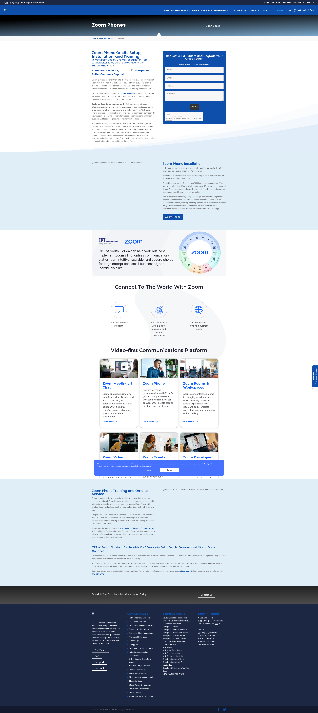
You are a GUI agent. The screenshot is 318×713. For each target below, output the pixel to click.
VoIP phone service (126, 93)
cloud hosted (186, 571)
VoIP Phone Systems (179, 10)
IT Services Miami (170, 644)
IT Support (133, 645)
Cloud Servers (135, 693)
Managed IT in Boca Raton (174, 635)
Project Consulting (137, 670)
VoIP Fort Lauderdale (171, 653)
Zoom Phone (172, 216)
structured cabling (128, 528)
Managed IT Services (201, 10)
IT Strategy (134, 641)
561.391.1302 (203, 638)
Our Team (275, 2)
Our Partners (279, 10)
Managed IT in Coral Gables (174, 638)
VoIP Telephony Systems (139, 618)
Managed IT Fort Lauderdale (175, 630)
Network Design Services (139, 666)
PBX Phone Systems (137, 622)
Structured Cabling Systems (141, 648)
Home (166, 10)
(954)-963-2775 (304, 10)
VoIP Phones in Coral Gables (174, 656)
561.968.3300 (203, 641)
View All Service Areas (173, 674)
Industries (265, 10)
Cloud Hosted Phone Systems (141, 625)
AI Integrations (220, 10)
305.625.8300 (203, 635)
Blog (266, 2)
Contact (99, 668)
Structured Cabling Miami (173, 659)
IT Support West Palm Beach (175, 641)
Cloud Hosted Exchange (139, 689)
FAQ (290, 10)
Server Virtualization (137, 673)
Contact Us (308, 2)
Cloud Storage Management (141, 677)
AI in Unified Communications (141, 633)
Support (297, 2)
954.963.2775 (203, 633)
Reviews (287, 2)
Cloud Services (250, 10)
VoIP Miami (167, 647)
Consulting (235, 10)
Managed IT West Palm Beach (175, 633)
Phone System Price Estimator (142, 696)
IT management (148, 528)
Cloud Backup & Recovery (140, 685)
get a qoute (212, 25)
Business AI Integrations (139, 629)
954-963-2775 (12, 2)
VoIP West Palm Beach (172, 650)
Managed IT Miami (170, 627)
